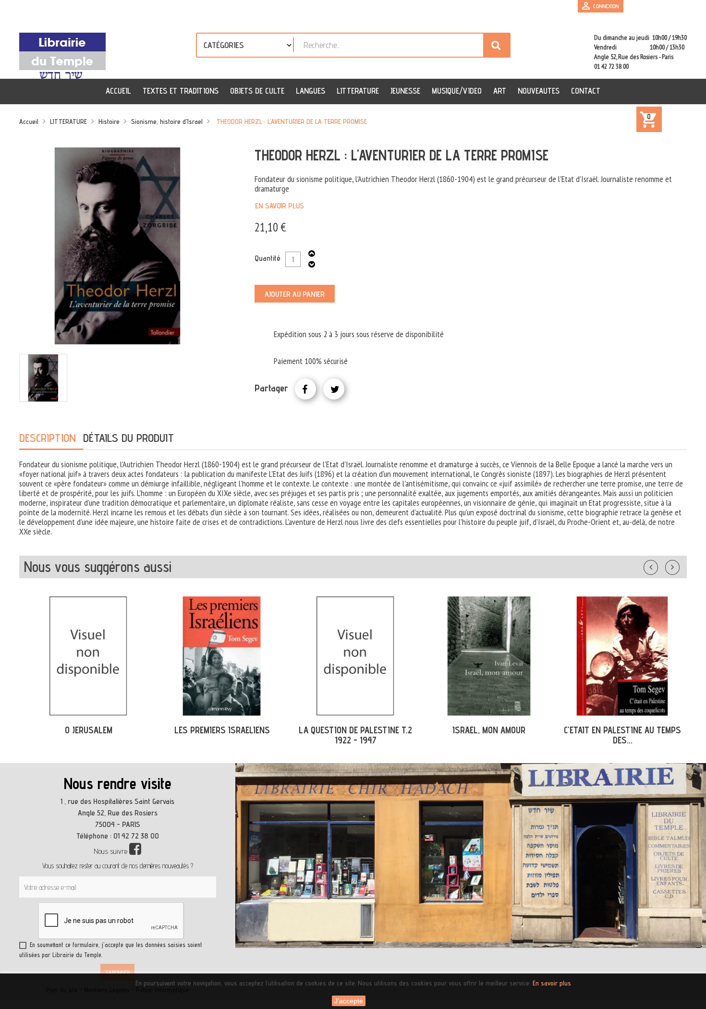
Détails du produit (128, 438)
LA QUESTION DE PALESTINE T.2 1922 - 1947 (222, 735)
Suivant (678, 565)
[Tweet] (333, 389)
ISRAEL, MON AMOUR (355, 730)
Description (47, 438)
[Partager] (305, 389)
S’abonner (117, 972)
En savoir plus (279, 205)
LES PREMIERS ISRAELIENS (88, 730)
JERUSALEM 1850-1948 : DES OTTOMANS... (622, 735)
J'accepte (348, 1001)
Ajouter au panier (295, 294)
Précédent (660, 565)
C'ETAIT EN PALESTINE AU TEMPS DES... (489, 735)
